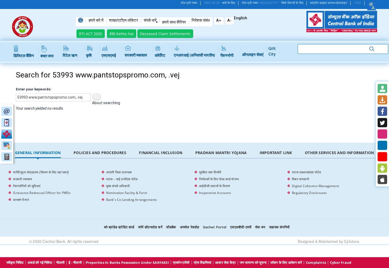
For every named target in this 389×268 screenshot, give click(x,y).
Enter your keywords (33, 89)
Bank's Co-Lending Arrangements (131, 199)
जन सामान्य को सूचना (253, 263)
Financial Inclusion (160, 152)
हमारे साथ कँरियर (174, 22)
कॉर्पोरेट (160, 56)
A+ (218, 21)
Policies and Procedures (100, 152)
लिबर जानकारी (300, 179)
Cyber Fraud (340, 263)
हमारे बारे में (96, 20)
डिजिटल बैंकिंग (23, 56)
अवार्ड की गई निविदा (40, 263)
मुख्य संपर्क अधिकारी (118, 186)
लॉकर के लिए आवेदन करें (286, 263)
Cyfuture (351, 241)
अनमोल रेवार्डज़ (189, 227)
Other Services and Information (339, 152)
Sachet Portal (215, 227)
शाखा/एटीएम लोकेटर (123, 20)
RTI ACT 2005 (90, 33)
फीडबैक (171, 227)
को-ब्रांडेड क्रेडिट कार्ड (119, 227)
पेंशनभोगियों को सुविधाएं (26, 186)
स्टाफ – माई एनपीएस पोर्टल (122, 179)
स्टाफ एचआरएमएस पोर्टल (306, 172)
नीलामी (60, 263)
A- (229, 21)
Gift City (272, 52)
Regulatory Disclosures (309, 193)
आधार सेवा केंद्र (225, 263)
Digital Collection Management (315, 186)
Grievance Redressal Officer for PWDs (42, 193)
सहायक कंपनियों (279, 227)
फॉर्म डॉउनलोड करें (150, 227)
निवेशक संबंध (201, 20)
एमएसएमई (109, 56)
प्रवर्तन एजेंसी (181, 263)
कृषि (89, 56)
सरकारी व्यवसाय (136, 56)
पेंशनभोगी (226, 56)
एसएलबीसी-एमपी (240, 227)
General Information (38, 152)
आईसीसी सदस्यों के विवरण (214, 186)
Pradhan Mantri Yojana (221, 152)
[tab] (37, 153)
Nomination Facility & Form (126, 193)
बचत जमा (46, 56)
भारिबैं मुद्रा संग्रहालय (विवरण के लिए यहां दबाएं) (41, 172)
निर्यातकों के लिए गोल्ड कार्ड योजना (219, 179)
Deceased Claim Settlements (165, 33)
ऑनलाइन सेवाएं (253, 55)
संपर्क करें (150, 20)
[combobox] (371, 6)
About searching (106, 103)
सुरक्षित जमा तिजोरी (210, 172)
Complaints (316, 263)
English (240, 18)
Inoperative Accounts (215, 193)
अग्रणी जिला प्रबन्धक (119, 172)
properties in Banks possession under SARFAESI (127, 263)
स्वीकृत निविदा (15, 263)
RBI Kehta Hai (122, 33)
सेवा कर (260, 227)
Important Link (276, 152)
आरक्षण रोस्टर (21, 199)
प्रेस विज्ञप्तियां (202, 263)
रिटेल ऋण (70, 56)
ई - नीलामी (75, 263)
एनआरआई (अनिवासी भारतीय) (194, 56)
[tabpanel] (194, 186)
